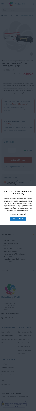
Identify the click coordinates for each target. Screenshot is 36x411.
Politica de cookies (22, 210)
